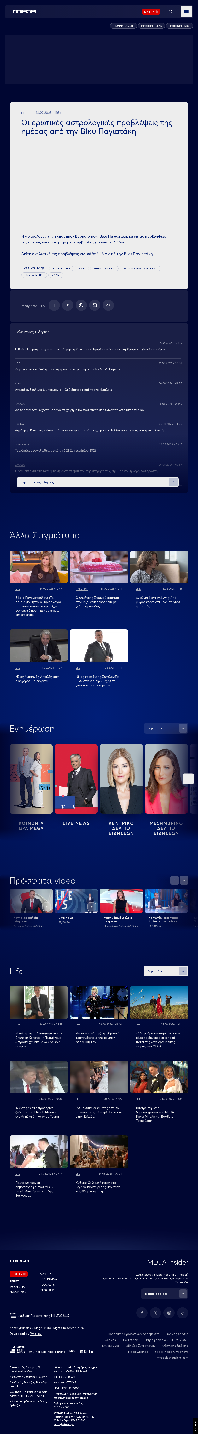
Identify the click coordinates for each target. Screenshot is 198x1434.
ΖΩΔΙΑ (56, 275)
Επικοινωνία (110, 1346)
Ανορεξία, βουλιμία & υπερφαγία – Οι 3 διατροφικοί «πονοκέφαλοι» (63, 390)
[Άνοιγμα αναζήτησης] (170, 11)
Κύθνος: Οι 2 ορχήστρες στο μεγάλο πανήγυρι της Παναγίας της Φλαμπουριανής (98, 1187)
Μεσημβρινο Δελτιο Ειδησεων (166, 828)
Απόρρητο (195, 1426)
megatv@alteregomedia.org (71, 1397)
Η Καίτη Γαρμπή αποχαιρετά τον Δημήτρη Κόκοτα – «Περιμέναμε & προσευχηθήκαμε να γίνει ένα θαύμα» (90, 349)
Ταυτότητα (130, 1340)
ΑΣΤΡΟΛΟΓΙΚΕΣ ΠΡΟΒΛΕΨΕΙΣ (140, 268)
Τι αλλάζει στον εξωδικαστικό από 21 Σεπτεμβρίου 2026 (55, 450)
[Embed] (108, 305)
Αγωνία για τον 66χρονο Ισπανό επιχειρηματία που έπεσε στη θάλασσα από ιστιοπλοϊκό (79, 410)
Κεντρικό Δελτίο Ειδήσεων (26, 919)
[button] (186, 11)
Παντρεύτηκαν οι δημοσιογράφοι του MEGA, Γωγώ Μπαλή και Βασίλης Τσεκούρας (155, 1114)
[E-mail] (95, 305)
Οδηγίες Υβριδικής (175, 1346)
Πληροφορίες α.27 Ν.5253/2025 (166, 1340)
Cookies (110, 1340)
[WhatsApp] (81, 305)
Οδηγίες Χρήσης (177, 1334)
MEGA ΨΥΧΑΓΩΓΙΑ (104, 268)
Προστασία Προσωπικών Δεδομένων (133, 1334)
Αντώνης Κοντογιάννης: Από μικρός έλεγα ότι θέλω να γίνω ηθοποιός (158, 602)
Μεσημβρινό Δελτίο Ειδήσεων (118, 919)
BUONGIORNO (61, 268)
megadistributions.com (172, 1357)
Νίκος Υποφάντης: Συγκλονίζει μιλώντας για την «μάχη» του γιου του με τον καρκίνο (97, 681)
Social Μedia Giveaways (171, 1352)
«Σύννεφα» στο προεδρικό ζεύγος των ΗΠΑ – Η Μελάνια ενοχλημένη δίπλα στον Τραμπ (37, 1112)
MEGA (81, 268)
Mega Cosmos (138, 1352)
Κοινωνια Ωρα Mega (31, 825)
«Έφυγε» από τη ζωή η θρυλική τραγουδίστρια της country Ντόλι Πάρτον (67, 369)
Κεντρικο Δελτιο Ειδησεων (121, 828)
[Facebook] (54, 305)
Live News (76, 823)
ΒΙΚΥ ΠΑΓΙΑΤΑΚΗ (34, 275)
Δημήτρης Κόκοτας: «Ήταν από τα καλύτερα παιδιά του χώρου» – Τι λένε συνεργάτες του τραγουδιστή (89, 430)
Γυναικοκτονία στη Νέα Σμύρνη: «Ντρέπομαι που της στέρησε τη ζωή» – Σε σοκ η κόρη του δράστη (86, 471)
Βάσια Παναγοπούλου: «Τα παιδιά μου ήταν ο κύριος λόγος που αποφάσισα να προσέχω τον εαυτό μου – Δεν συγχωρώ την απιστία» (38, 606)
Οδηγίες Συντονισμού (141, 1346)
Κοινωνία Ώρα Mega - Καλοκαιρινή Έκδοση (164, 919)
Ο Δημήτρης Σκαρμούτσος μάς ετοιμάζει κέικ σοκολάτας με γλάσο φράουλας (97, 602)
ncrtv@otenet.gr (64, 1424)
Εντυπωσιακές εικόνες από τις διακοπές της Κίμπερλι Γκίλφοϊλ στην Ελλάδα (99, 1112)
